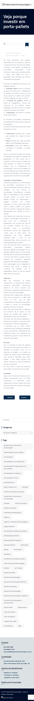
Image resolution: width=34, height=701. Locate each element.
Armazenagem (8, 457)
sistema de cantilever (10, 586)
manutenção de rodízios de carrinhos (15, 531)
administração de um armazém (13, 452)
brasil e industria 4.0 (10, 487)
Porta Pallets (18, 549)
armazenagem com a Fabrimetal (14, 461)
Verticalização (8, 626)
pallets (23, 55)
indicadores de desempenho (12, 512)
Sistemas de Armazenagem (12, 591)
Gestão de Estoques (10, 508)
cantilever (25, 487)
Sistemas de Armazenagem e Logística (16, 596)
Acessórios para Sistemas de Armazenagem (12, 447)
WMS (19, 626)
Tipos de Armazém (9, 612)
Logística (6, 517)
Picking (6, 549)
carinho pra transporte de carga (14, 492)
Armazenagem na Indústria (12, 473)
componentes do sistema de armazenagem (12, 498)
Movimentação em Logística (12, 540)
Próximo (23, 397)
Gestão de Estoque (21, 503)
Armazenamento (9, 482)
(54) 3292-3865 (8, 647)
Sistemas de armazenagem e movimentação (13, 602)
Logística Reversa (9, 526)
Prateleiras (7, 554)
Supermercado (22, 607)
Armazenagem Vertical (11, 478)
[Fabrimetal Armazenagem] (17, 4)
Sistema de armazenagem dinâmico (15, 582)
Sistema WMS (8, 607)
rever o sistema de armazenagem (14, 563)
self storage (18, 568)
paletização (24, 545)
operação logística (9, 545)
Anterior (10, 397)
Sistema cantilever (9, 572)
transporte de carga (10, 621)
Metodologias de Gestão (11, 535)
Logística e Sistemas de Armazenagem (16, 522)
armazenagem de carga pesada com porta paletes (15, 467)
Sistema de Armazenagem (12, 577)
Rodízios (6, 568)
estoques (7, 503)
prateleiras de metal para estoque (14, 559)
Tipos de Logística (9, 616)
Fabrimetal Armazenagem (13, 53)
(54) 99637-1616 (9, 649)
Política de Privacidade (11, 682)
